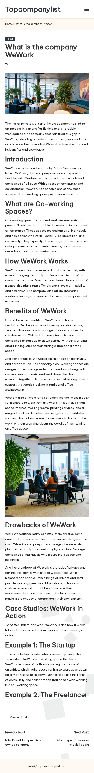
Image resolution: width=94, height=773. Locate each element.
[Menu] (86, 9)
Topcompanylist (33, 9)
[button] (19, 717)
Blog (10, 38)
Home (9, 23)
